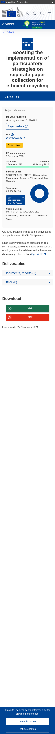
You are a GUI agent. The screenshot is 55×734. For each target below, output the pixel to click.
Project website (16, 127)
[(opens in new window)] (12, 12)
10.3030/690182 (14, 138)
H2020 (10, 31)
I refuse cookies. (27, 729)
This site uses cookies (17, 710)
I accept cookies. (27, 721)
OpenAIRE (37, 254)
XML (30, 308)
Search (42, 13)
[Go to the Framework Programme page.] (27, 43)
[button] (34, 13)
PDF (30, 317)
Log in (27, 13)
